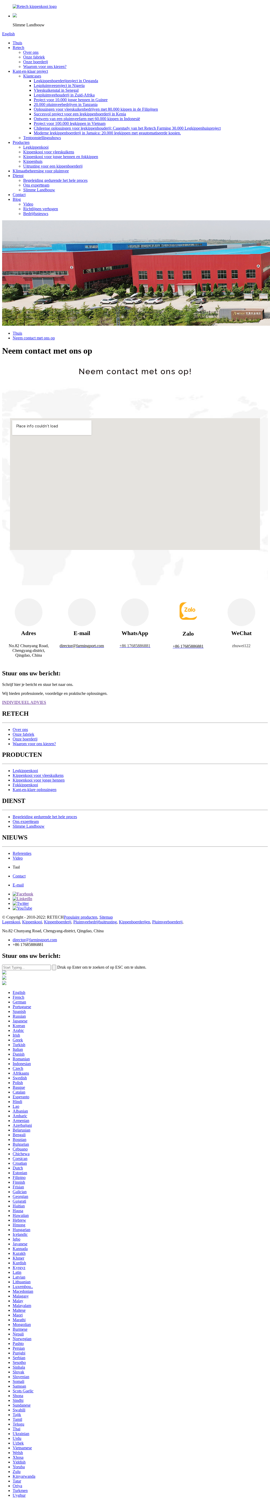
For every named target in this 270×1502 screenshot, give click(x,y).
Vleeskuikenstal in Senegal (56, 90)
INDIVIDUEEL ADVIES (24, 702)
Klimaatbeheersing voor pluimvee (41, 171)
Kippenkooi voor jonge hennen (39, 780)
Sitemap (106, 917)
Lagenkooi (11, 922)
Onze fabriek (34, 57)
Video (28, 204)
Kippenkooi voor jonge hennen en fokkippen (60, 156)
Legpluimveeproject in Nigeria (59, 85)
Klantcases (32, 76)
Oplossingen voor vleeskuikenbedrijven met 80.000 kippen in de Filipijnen (96, 109)
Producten (21, 142)
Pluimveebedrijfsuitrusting (95, 922)
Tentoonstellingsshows (42, 137)
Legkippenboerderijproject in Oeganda (66, 81)
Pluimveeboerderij (167, 922)
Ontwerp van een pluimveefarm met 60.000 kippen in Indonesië (87, 118)
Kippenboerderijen (134, 922)
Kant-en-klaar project (30, 71)
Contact (19, 194)
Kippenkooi (32, 922)
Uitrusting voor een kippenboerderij (53, 166)
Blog (17, 199)
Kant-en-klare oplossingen (34, 789)
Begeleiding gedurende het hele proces (55, 180)
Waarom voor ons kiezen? (44, 66)
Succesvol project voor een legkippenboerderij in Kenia (80, 114)
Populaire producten (80, 917)
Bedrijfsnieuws (35, 213)
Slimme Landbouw (39, 190)
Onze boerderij (35, 62)
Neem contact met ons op (34, 338)
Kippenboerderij (57, 922)
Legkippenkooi (36, 147)
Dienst (18, 175)
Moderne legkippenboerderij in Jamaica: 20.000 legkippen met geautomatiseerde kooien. (107, 133)
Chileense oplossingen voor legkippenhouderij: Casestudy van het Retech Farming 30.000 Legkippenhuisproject (127, 128)
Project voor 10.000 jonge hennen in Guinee (71, 99)
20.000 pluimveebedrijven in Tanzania (66, 104)
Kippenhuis (32, 161)
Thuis (17, 43)
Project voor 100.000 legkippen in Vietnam (69, 123)
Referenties (22, 853)
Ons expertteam (36, 185)
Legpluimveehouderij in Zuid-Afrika (64, 95)
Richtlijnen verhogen (40, 209)
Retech (18, 47)
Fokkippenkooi (25, 785)
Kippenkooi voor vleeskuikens (48, 152)
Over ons (30, 52)
